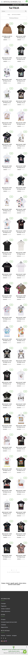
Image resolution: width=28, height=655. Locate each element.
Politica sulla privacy (5, 611)
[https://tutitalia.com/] (1, 641)
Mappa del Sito (4, 627)
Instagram (14, 635)
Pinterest (3, 635)
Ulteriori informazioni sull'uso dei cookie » (14, 653)
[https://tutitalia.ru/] (6, 641)
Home (9, 14)
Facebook (8, 635)
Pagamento (3, 606)
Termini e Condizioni (5, 608)
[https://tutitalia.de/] (3, 641)
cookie (10, 651)
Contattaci (3, 624)
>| (16, 570)
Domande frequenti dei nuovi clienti (9, 622)
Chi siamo (3, 619)
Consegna (3, 603)
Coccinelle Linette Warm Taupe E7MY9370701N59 (7, 38)
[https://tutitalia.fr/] (4, 641)
